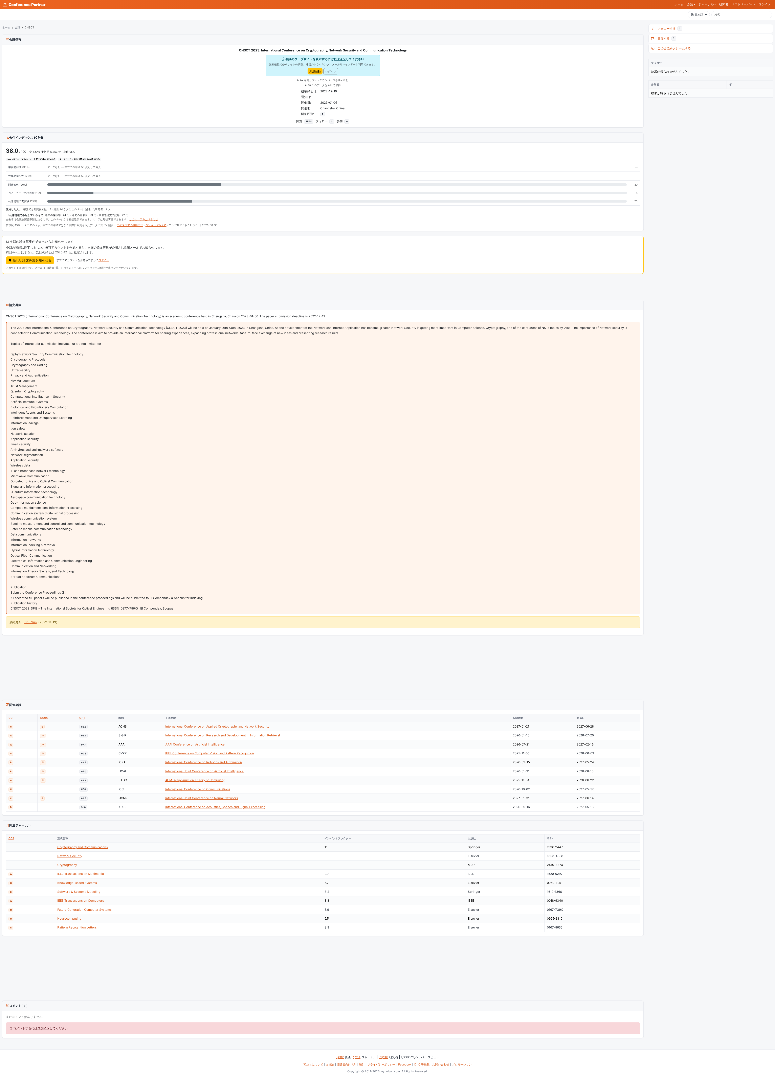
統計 (362, 1064)
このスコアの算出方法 (130, 225)
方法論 (330, 1064)
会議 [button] (690, 4)
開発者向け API (346, 1064)
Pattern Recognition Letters (77, 927)
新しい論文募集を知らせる (31, 260)
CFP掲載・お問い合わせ (433, 1064)
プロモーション (462, 1064)
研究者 (723, 4)
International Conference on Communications (197, 789)
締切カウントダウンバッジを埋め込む (325, 80)
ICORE (44, 717)
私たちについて (313, 1064)
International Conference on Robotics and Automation (203, 762)
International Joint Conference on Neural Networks (201, 798)
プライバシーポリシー (381, 1064)
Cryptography (67, 865)
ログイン (764, 4)
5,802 (340, 1057)
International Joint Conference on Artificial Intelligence (204, 771)
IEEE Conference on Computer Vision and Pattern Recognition (209, 753)
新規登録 (315, 71)
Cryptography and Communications (82, 847)
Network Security (69, 856)
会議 (17, 27)
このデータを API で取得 (326, 85)
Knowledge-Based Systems (77, 883)
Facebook (404, 1064)
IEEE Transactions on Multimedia (80, 874)
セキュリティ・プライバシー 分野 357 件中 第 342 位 (31, 159)
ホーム (679, 4)
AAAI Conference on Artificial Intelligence (195, 744)
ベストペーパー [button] (742, 4)
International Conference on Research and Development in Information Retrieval (222, 735)
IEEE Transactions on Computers (80, 900)
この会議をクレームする (673, 48)
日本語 (699, 14)
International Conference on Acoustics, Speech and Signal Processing (215, 807)
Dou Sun (30, 622)
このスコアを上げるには (143, 219)
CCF (11, 717)
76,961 (383, 1057)
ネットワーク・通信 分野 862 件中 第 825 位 (80, 159)
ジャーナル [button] (706, 4)
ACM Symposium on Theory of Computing (195, 780)
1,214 (356, 1057)
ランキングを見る (156, 225)
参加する (665, 38)
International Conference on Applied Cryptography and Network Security (217, 726)
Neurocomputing (69, 918)
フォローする (668, 28)
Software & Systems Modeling (78, 892)
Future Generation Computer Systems (84, 910)
